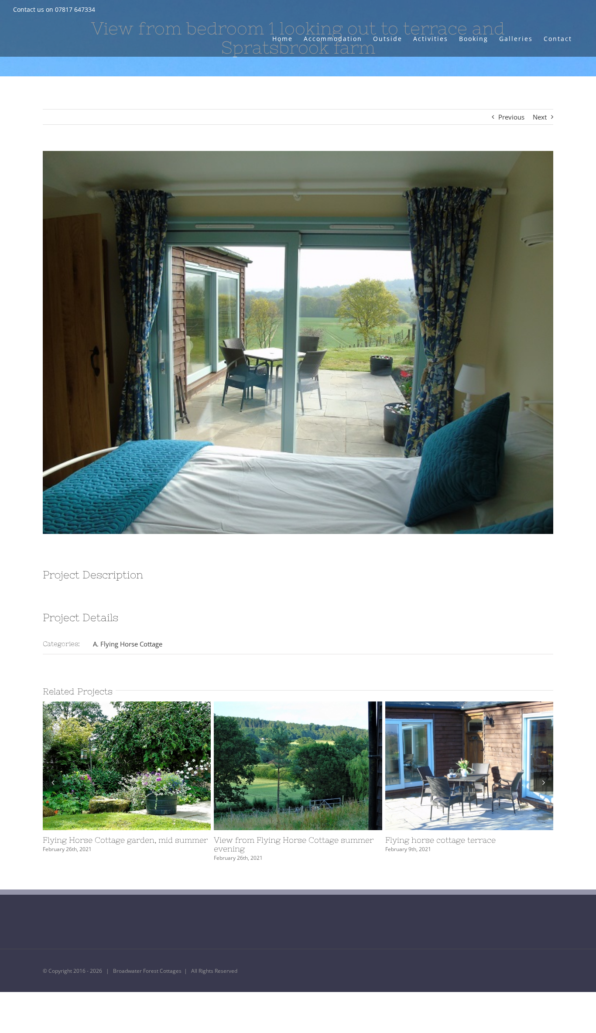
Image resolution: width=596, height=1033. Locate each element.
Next (540, 117)
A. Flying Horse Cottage (127, 644)
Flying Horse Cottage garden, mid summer (111, 766)
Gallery (143, 766)
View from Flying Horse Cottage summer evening (282, 766)
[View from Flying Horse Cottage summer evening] (298, 765)
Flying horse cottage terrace (453, 766)
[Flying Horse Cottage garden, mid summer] (127, 765)
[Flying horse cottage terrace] (469, 765)
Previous (511, 117)
